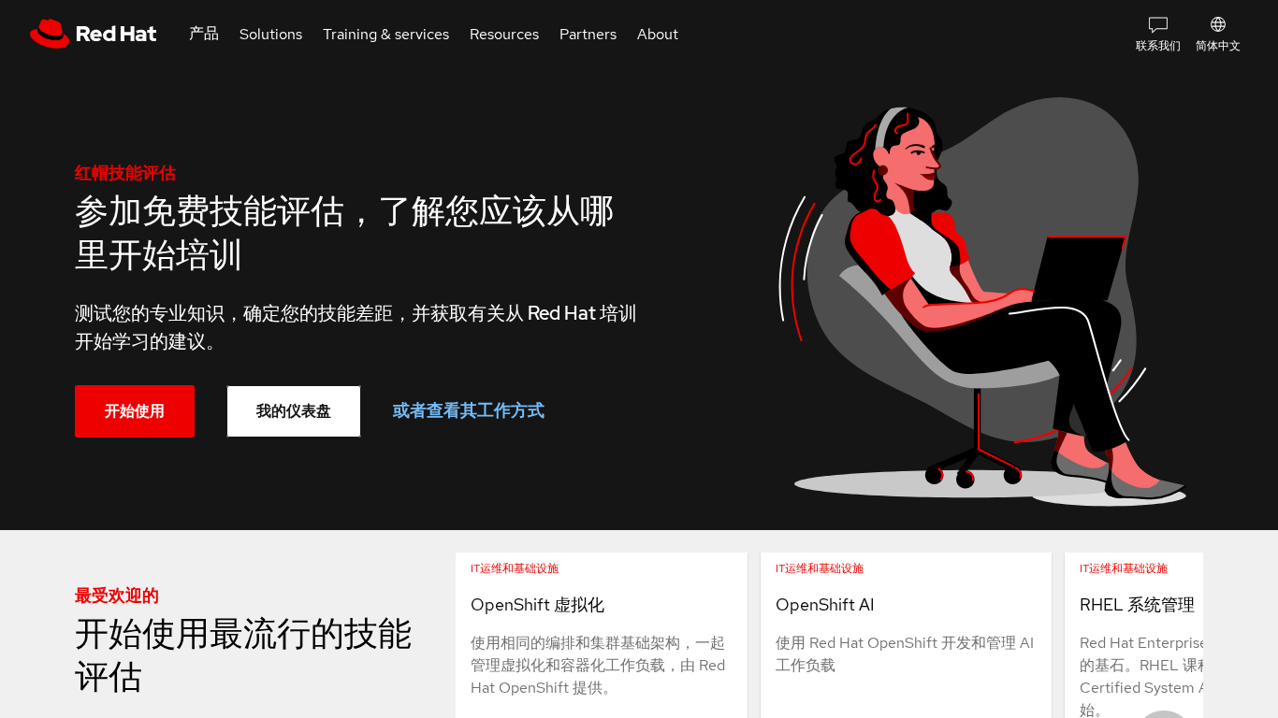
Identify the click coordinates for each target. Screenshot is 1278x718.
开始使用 (135, 411)
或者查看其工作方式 (469, 410)
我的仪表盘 (293, 411)
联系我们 (1158, 45)
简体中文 (1218, 45)
